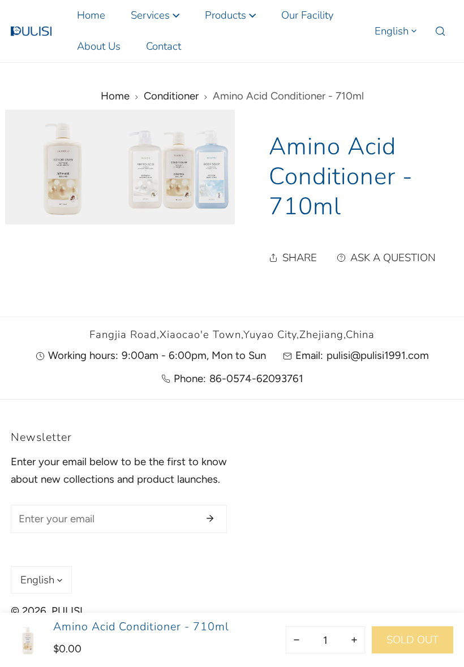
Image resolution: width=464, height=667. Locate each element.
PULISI (67, 610)
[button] (155, 15)
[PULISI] (31, 31)
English (392, 31)
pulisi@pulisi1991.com (377, 355)
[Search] (440, 31)
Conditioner (171, 95)
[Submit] (210, 518)
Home (115, 95)
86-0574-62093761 (256, 378)
